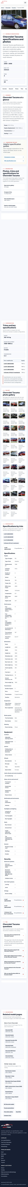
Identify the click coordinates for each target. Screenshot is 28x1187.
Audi (2, 1152)
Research (11, 88)
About (2, 1167)
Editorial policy (5, 1174)
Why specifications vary (14, 160)
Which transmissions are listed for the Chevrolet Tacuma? (12, 962)
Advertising (4, 1146)
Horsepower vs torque (14, 157)
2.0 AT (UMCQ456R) (9, 369)
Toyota (3, 1162)
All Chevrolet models (9, 1104)
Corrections (4, 1176)
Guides (3, 1170)
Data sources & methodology (8, 1172)
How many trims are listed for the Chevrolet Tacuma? (12, 935)
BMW (2, 1156)
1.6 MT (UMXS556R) (9, 363)
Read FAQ (18, 1111)
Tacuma (14, 7)
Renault (3, 1160)
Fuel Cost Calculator (6, 1142)
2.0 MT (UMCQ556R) (9, 366)
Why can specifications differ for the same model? (12, 974)
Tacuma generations (9, 1108)
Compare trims (7, 1115)
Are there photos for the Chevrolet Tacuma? (12, 968)
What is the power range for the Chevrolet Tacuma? (11, 950)
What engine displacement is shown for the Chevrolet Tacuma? (13, 956)
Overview (5, 88)
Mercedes (3, 1154)
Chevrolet (8, 7)
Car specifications (5, 1140)
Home (2, 7)
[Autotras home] (7, 1126)
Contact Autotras (5, 1144)
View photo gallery (8, 1111)
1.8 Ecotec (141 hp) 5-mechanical (12, 372)
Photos (16, 88)
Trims (22, 88)
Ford (2, 1158)
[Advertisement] (14, 267)
